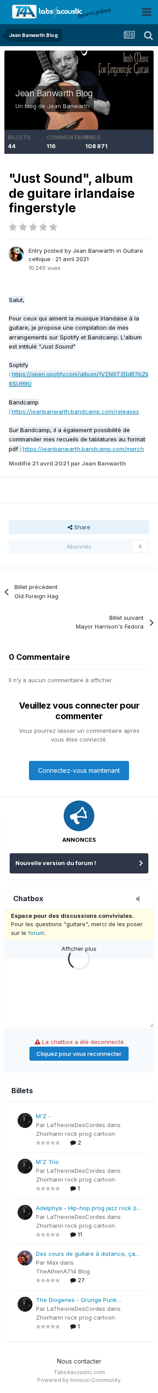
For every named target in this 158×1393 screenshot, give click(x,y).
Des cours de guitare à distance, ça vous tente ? (85, 1254)
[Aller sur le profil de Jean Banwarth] (16, 254)
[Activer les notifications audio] (140, 899)
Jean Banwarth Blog (54, 93)
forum (36, 932)
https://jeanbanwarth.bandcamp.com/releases (75, 411)
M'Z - (43, 1116)
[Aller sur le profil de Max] (25, 1258)
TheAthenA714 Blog (63, 1271)
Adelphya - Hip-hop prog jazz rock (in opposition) (88, 1208)
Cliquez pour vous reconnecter (79, 1053)
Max (52, 1262)
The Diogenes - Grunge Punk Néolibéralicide (76, 1300)
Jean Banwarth (68, 105)
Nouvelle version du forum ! (55, 862)
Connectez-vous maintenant (79, 770)
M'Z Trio (47, 1161)
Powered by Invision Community (79, 1380)
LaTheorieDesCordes (76, 1124)
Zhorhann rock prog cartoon (75, 1133)
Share (81, 527)
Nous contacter (79, 1361)
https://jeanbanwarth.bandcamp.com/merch (83, 448)
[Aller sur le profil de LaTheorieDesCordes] (25, 1120)
